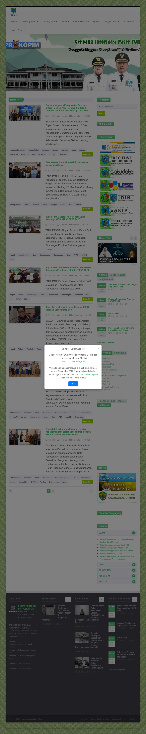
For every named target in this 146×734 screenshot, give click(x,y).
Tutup (73, 384)
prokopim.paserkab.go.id (73, 361)
